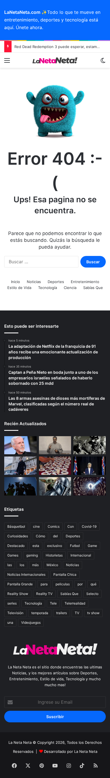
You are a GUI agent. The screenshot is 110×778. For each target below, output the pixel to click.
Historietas (54, 555)
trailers (61, 613)
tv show (93, 613)
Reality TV (44, 594)
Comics (54, 526)
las (9, 565)
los (22, 565)
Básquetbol (16, 526)
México (52, 565)
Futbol (75, 546)
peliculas (63, 584)
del (55, 536)
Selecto (92, 594)
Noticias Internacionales (26, 574)
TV (77, 613)
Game (92, 546)
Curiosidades (17, 536)
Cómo (40, 536)
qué (93, 584)
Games (12, 555)
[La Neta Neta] (55, 60)
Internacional (81, 555)
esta (35, 546)
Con (70, 526)
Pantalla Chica (64, 574)
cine (36, 526)
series (12, 603)
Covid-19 (89, 526)
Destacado (16, 546)
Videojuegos (31, 622)
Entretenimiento (85, 281)
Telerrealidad (75, 603)
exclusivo (54, 546)
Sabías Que (93, 287)
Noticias (34, 281)
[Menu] (7, 62)
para (44, 584)
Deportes (56, 281)
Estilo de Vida (19, 287)
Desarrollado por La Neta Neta (70, 751)
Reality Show (17, 594)
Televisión (15, 613)
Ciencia (70, 287)
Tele (53, 603)
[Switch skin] (103, 62)
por (80, 584)
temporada (39, 613)
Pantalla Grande (20, 584)
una (10, 622)
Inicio (15, 281)
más (35, 565)
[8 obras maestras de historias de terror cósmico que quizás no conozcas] (89, 486)
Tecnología (47, 287)
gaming (32, 555)
